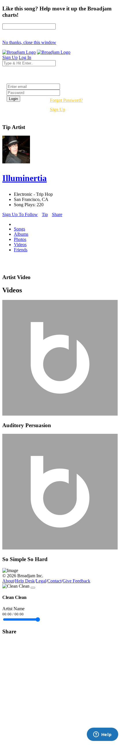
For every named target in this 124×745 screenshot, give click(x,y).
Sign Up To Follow (20, 214)
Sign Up (57, 109)
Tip (45, 214)
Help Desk (25, 580)
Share (57, 214)
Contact (54, 580)
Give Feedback (76, 580)
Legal (41, 580)
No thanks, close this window (29, 42)
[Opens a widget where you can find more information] (102, 735)
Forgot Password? (66, 100)
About (8, 580)
